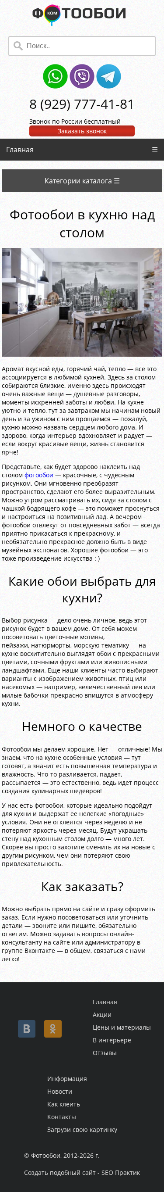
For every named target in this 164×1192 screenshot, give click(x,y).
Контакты (61, 1117)
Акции (102, 1014)
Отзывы (105, 1053)
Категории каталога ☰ (82, 181)
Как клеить (63, 1104)
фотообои (38, 475)
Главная (20, 149)
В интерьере (112, 1040)
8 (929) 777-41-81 (82, 104)
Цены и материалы (122, 1027)
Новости (59, 1091)
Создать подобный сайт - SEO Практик (82, 1172)
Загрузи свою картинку (82, 1129)
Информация (67, 1078)
